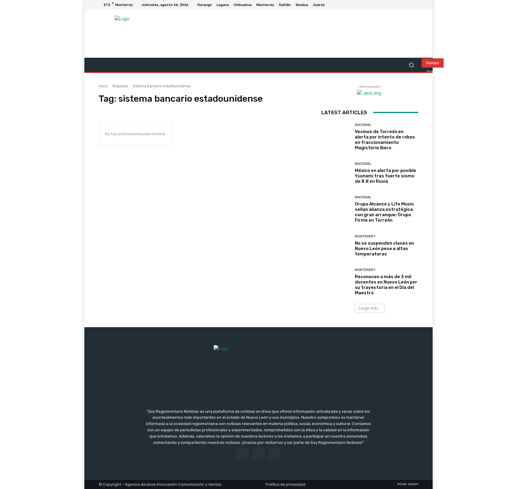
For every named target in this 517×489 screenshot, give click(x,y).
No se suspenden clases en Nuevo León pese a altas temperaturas (384, 248)
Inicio (103, 86)
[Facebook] (400, 4)
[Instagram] (407, 4)
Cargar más (368, 308)
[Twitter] (414, 4)
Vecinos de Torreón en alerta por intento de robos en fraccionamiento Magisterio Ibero (385, 139)
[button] (411, 65)
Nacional (363, 125)
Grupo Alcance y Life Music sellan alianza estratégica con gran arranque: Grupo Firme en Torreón (384, 212)
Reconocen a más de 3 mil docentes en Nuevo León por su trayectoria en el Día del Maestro (386, 284)
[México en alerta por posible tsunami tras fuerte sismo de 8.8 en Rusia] (335, 173)
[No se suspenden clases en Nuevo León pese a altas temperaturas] (335, 245)
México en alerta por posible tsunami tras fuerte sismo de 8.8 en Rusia (385, 176)
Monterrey (365, 236)
